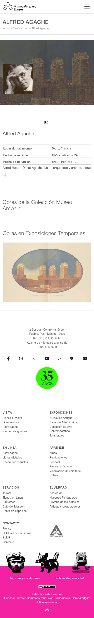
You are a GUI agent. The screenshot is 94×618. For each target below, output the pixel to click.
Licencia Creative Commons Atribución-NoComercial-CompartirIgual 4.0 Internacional (47, 600)
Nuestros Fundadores (63, 498)
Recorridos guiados (15, 431)
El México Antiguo (61, 418)
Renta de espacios (15, 511)
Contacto (8, 542)
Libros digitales (12, 458)
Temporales (57, 436)
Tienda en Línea (13, 498)
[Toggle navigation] (86, 6)
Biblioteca (9, 502)
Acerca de (56, 493)
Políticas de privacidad (69, 578)
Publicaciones (58, 458)
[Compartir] (46, 123)
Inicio (6, 28)
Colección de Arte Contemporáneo (61, 429)
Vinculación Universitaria (65, 471)
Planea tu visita (12, 418)
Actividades (10, 427)
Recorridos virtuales (15, 462)
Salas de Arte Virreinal (64, 422)
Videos (54, 475)
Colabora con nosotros (17, 533)
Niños (53, 453)
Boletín (7, 538)
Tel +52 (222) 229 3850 (47, 338)
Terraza (7, 493)
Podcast (55, 462)
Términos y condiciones (25, 578)
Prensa (7, 529)
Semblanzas (20, 28)
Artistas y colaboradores (65, 507)
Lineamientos (11, 422)
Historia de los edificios (65, 502)
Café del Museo (13, 507)
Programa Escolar (61, 466)
